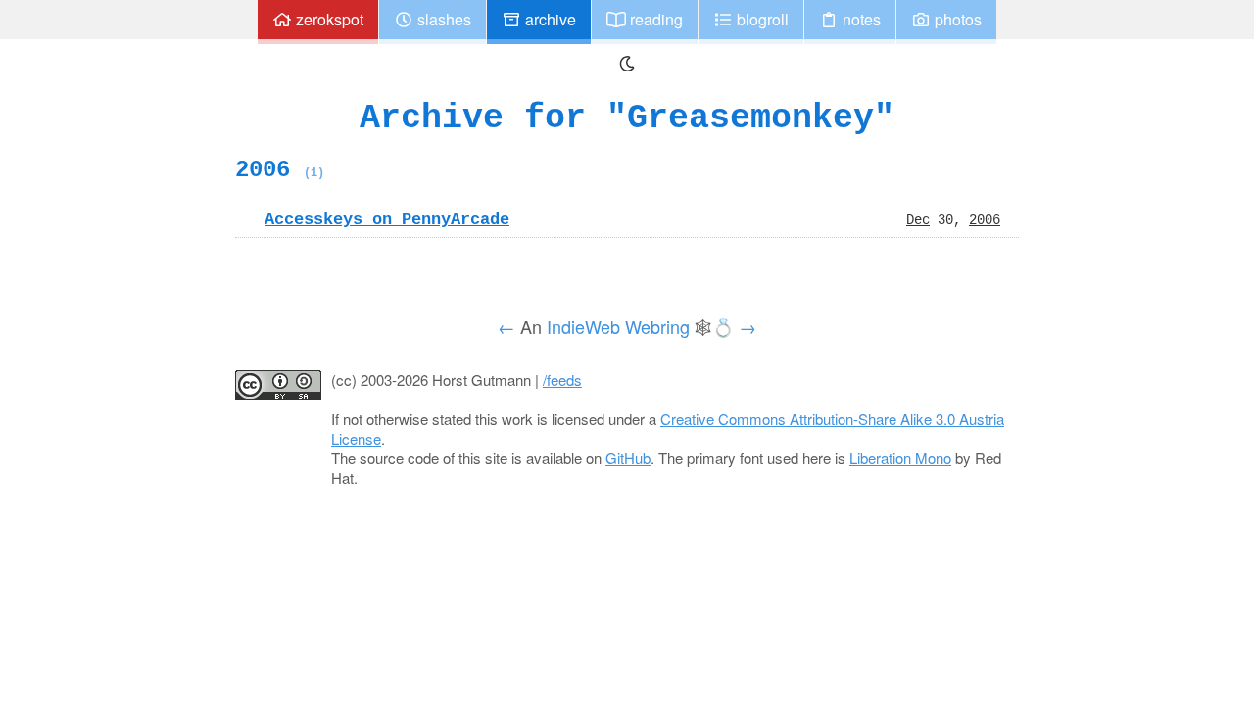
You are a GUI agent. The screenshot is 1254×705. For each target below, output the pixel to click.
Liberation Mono (900, 457)
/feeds (562, 379)
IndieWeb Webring (618, 326)
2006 (279, 169)
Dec (918, 219)
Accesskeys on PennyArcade (387, 219)
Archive (548, 19)
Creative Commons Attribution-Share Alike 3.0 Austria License (667, 428)
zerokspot (327, 19)
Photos (956, 19)
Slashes (442, 19)
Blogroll (761, 19)
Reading (654, 19)
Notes (860, 19)
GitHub (628, 457)
